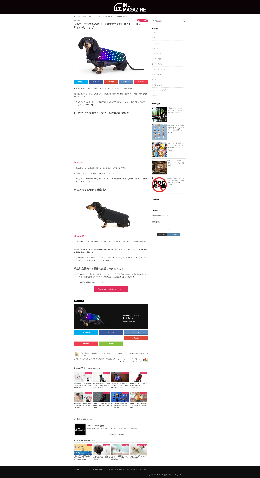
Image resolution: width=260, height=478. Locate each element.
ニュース (155, 32)
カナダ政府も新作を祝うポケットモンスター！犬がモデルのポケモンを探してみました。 (176, 146)
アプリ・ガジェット (158, 64)
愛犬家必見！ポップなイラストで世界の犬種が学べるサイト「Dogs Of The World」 (176, 129)
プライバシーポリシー (98, 469)
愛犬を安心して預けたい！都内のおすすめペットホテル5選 (176, 163)
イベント (155, 48)
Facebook (121, 434)
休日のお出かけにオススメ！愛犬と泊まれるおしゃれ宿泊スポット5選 (176, 110)
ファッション (83, 16)
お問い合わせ (131, 469)
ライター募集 (142, 469)
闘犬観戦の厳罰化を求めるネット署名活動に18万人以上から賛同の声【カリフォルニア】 (176, 181)
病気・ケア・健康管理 (159, 90)
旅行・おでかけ (157, 74)
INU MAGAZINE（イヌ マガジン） (164, 475)
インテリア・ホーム (158, 69)
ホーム (77, 16)
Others (154, 95)
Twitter (114, 434)
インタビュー (156, 43)
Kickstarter (78, 162)
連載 (153, 38)
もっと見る (162, 234)
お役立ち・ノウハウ (158, 85)
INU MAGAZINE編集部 (96, 426)
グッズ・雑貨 (156, 59)
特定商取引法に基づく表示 (116, 469)
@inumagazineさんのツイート (161, 215)
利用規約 (85, 469)
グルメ (154, 79)
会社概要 (76, 469)
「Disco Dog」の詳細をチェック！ (110, 289)
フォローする (175, 234)
